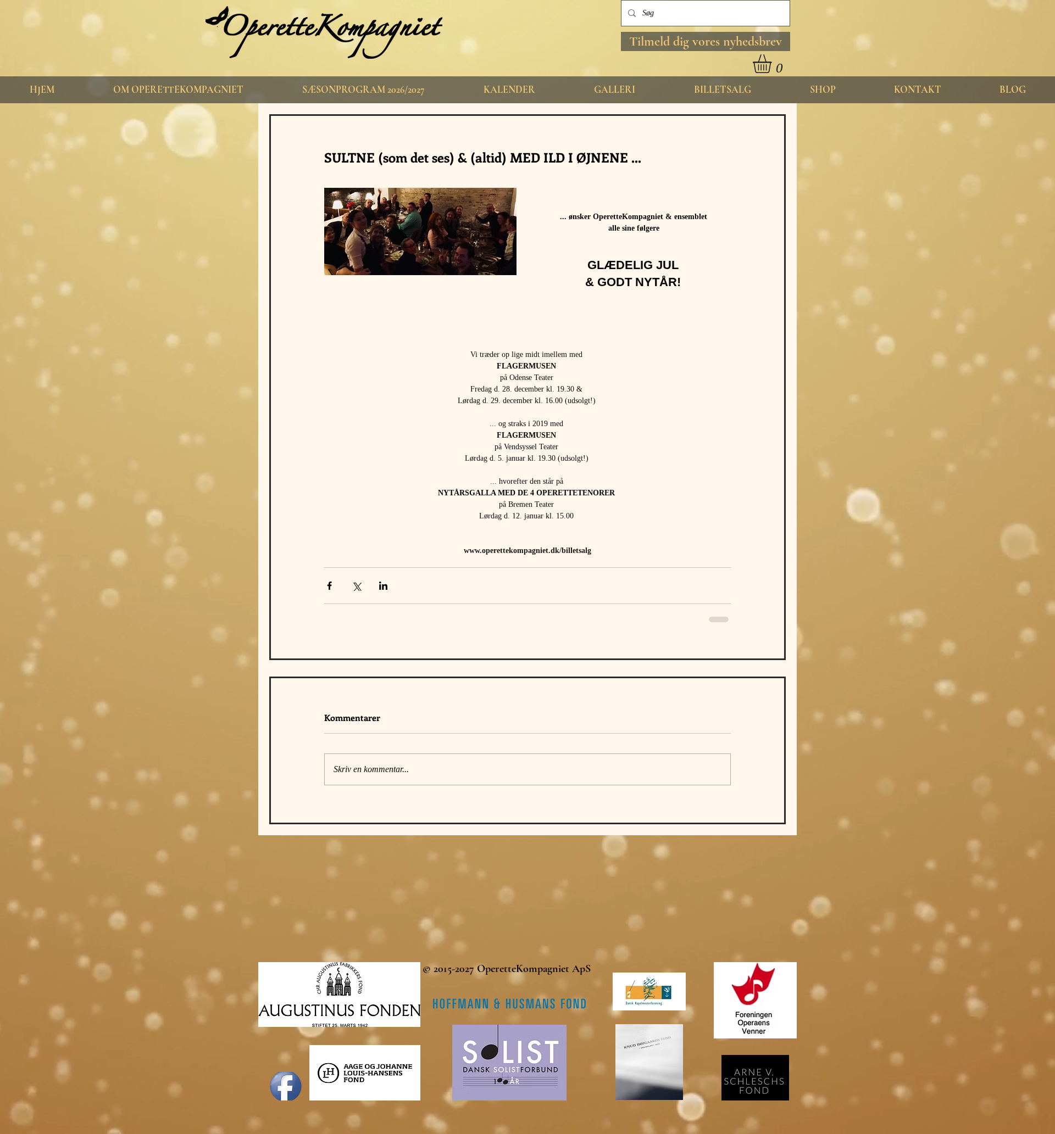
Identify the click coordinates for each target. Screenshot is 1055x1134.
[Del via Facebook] (329, 585)
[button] (705, 41)
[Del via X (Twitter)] (356, 585)
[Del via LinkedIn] (383, 585)
